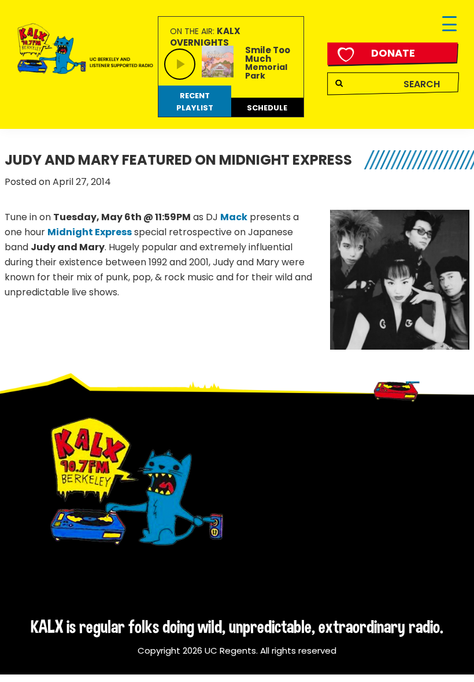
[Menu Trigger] (449, 24)
